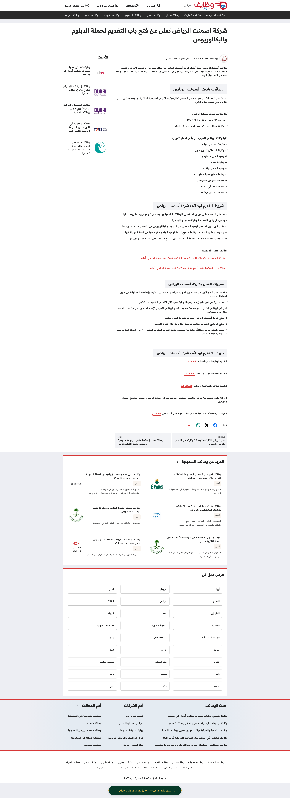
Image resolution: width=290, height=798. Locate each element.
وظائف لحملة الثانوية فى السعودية (126, 493)
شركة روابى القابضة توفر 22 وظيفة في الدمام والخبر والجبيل (200, 442)
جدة (200, 489)
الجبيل (127, 489)
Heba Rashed (201, 58)
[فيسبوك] (215, 425)
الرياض (208, 489)
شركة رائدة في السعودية (103, 523)
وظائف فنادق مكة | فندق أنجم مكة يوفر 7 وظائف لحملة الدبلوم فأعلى (188, 267)
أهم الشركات (133, 706)
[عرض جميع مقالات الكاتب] (223, 58)
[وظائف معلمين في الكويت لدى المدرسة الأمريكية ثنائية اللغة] (85, 129)
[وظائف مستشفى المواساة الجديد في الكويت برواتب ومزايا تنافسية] (85, 148)
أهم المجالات (91, 706)
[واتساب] (198, 425)
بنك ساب (91, 554)
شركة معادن (216, 493)
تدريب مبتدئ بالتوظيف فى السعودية (186, 552)
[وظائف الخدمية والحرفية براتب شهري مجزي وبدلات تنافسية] (85, 110)
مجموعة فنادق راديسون (98, 493)
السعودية (189, 461)
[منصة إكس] (206, 425)
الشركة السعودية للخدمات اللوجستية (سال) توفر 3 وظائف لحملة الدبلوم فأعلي (183, 257)
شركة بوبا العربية (186, 525)
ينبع (187, 521)
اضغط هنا (191, 361)
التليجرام (156, 413)
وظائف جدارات (123, 523)
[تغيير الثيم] (187, 6)
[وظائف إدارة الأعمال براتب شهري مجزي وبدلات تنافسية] (85, 91)
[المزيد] (189, 425)
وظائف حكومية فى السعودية (183, 489)
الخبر (120, 489)
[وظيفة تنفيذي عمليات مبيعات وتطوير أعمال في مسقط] (85, 73)
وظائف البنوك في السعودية (109, 554)
